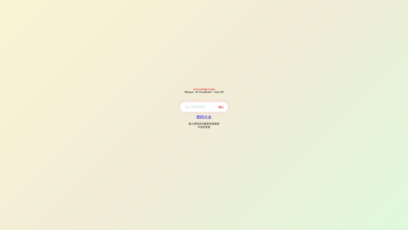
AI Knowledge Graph (204, 89)
